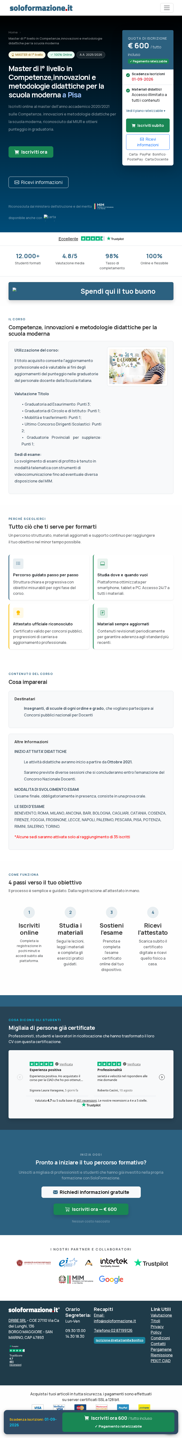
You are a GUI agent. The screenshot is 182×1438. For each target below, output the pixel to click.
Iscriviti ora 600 (121, 1422)
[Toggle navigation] (166, 8)
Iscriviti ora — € (94, 1209)
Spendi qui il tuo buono (118, 291)
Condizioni (160, 1338)
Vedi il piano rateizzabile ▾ (145, 111)
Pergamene (161, 1349)
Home (13, 32)
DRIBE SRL (17, 1320)
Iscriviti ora (34, 152)
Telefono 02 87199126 (113, 1330)
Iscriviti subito (150, 125)
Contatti (158, 1343)
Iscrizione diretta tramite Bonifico (119, 1340)
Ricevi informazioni (42, 182)
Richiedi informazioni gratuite (94, 1192)
